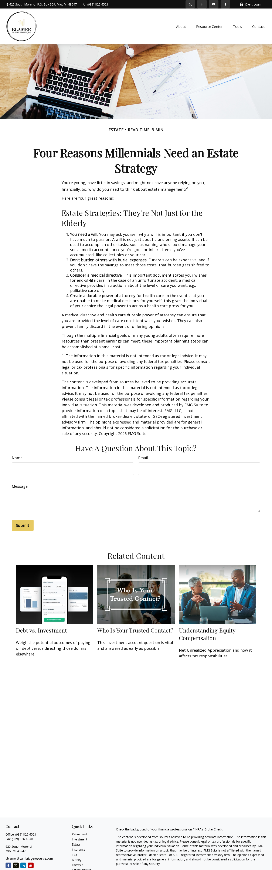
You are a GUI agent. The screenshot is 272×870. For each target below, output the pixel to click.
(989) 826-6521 (97, 4)
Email (143, 457)
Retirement (79, 834)
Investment (79, 839)
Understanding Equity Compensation (207, 634)
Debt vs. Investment (41, 630)
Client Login (253, 4)
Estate (76, 844)
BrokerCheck (213, 829)
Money (76, 860)
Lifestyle (77, 865)
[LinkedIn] (202, 4)
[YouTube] (213, 4)
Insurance (78, 849)
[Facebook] (225, 4)
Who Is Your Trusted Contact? (135, 630)
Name (17, 457)
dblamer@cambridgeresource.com (29, 858)
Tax (74, 855)
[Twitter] (190, 4)
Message (20, 486)
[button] (181, 26)
